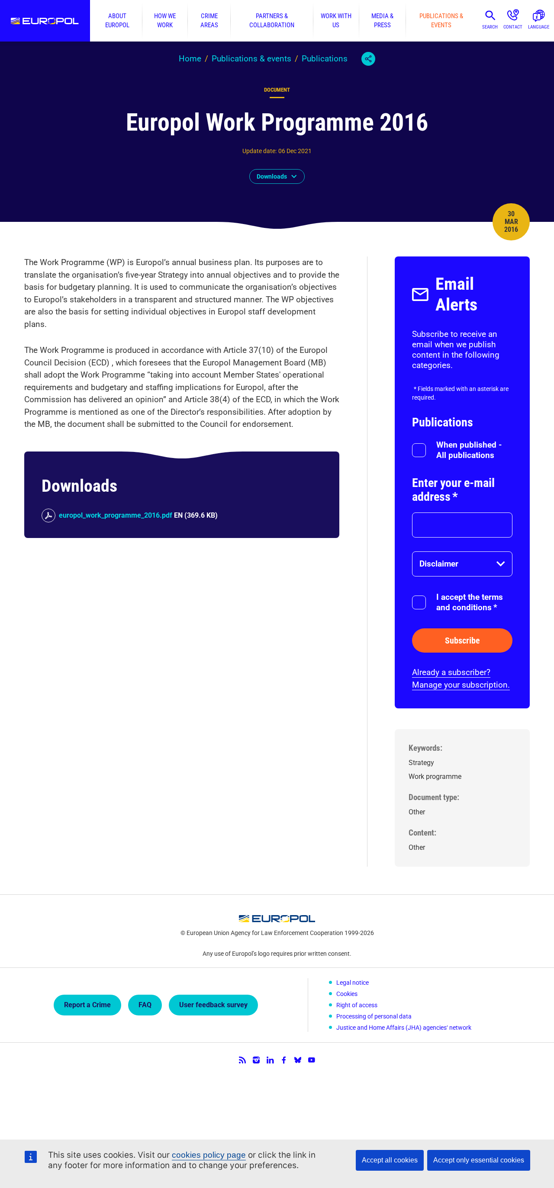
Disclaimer (438, 564)
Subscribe (462, 640)
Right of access (356, 1005)
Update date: (259, 150)
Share (368, 59)
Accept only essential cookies (478, 1160)
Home (190, 59)
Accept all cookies (390, 1160)
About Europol (117, 20)
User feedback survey (213, 1005)
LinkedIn (270, 1060)
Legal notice (352, 982)
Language (538, 27)
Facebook (284, 1060)
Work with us (336, 20)
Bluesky (298, 1060)
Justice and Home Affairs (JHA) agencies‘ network (403, 1027)
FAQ (144, 1005)
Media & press (382, 20)
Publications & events (441, 20)
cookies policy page (209, 1154)
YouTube (312, 1060)
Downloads (272, 176)
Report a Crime (87, 1005)
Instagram (256, 1060)
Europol (45, 21)
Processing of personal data (374, 1016)
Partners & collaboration (271, 20)
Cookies (347, 993)
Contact (512, 27)
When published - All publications (469, 450)
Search (490, 27)
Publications (325, 59)
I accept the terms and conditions (469, 602)
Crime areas (209, 20)
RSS (242, 1060)
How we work (165, 20)
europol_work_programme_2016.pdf (115, 515)
